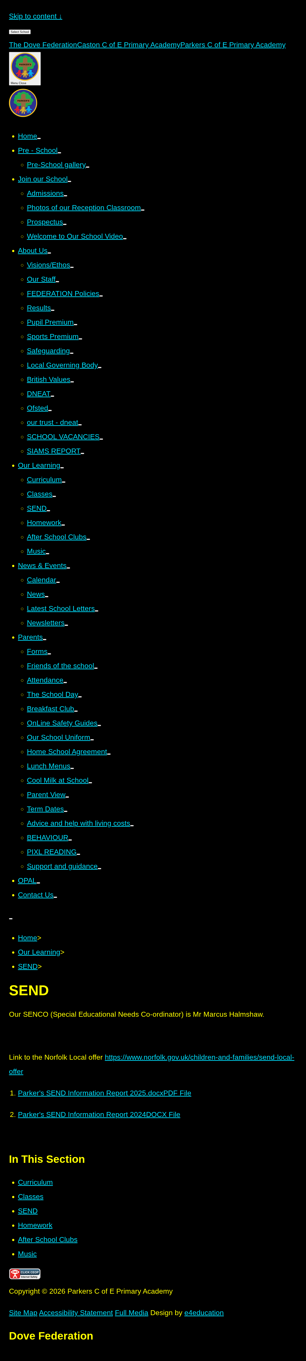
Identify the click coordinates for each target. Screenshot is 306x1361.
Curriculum (35, 1182)
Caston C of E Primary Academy (128, 45)
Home (27, 938)
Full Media (131, 1313)
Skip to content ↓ (35, 16)
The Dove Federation (43, 45)
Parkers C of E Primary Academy (233, 45)
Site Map (23, 1313)
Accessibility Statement (76, 1313)
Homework (35, 1225)
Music (27, 1254)
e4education (204, 1313)
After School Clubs (48, 1240)
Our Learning (39, 952)
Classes (30, 1197)
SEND (28, 966)
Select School (20, 32)
